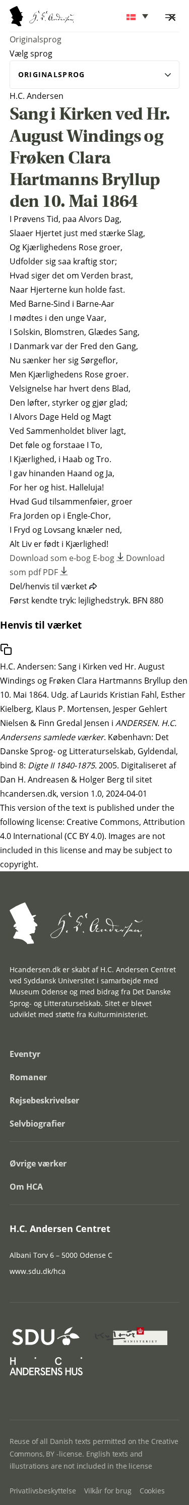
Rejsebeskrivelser (44, 1100)
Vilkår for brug (108, 1490)
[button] (138, 16)
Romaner (28, 1077)
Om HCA (26, 1186)
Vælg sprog (31, 53)
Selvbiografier (37, 1123)
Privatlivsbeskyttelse (43, 1490)
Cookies (152, 1490)
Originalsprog (35, 39)
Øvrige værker (38, 1163)
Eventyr (25, 1054)
